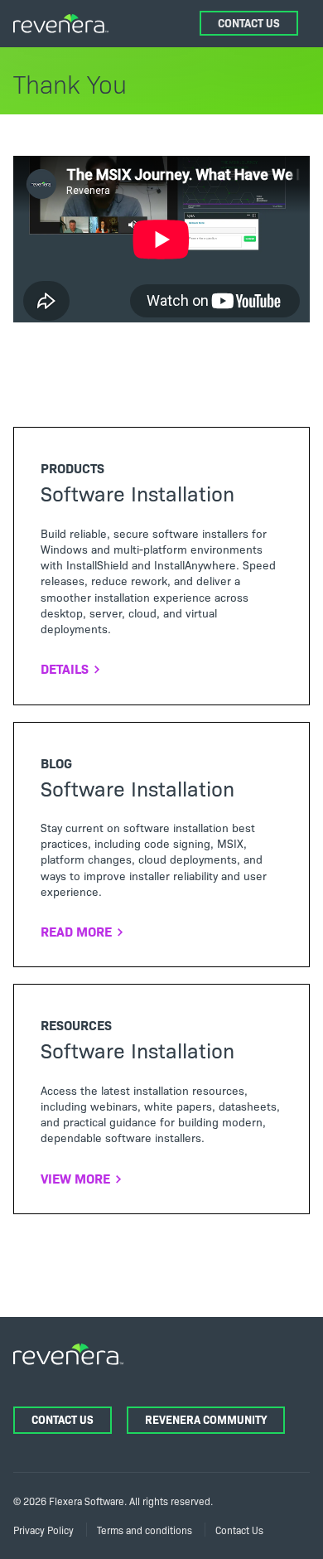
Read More (76, 931)
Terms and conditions (144, 1530)
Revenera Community (206, 1419)
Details (65, 668)
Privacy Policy (43, 1530)
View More (75, 1178)
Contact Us (249, 23)
